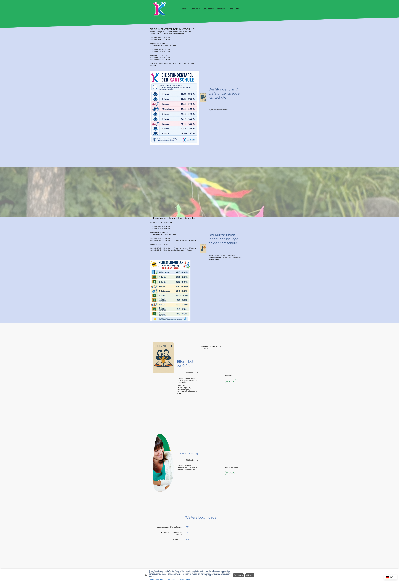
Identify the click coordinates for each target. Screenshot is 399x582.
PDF (187, 527)
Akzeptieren (238, 575)
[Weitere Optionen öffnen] (243, 9)
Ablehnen (249, 575)
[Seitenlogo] (159, 8)
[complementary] (390, 577)
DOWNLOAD (230, 381)
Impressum (172, 579)
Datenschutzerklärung (157, 579)
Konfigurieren (185, 579)
